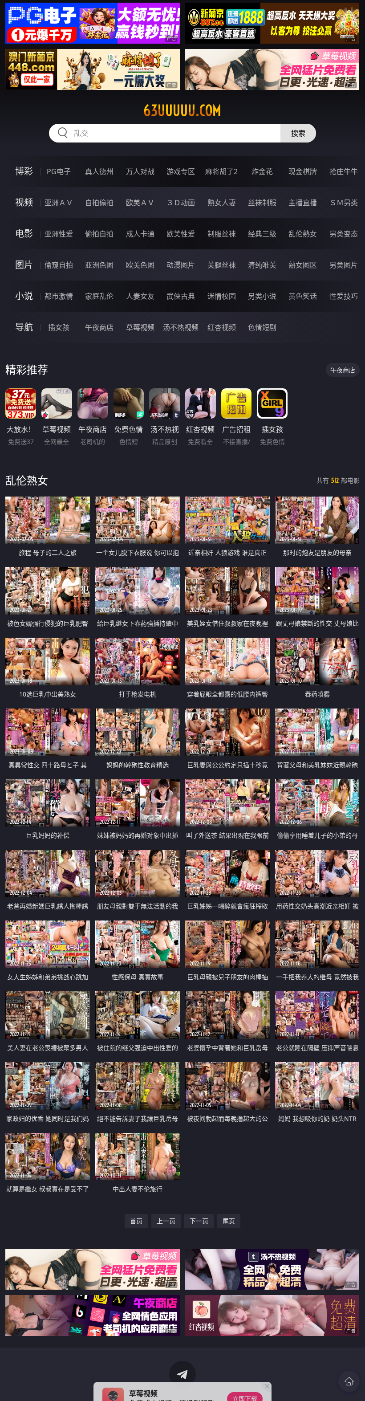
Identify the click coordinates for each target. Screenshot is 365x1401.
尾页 (229, 1221)
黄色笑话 (302, 296)
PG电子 (59, 171)
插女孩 (58, 327)
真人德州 (99, 171)
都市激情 (59, 296)
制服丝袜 (221, 234)
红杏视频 (221, 327)
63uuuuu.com (182, 110)
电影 (24, 234)
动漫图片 (180, 265)
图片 (24, 265)
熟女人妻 (221, 203)
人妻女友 (140, 296)
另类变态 (343, 234)
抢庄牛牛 (343, 171)
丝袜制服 (262, 203)
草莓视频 (140, 327)
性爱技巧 (343, 296)
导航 (24, 327)
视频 (24, 202)
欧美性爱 (180, 234)
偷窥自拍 (59, 265)
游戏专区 (180, 171)
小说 (24, 296)
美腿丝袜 (221, 265)
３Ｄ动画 (180, 203)
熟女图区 (302, 265)
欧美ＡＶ (140, 203)
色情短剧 (262, 327)
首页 (136, 1221)
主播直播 (302, 203)
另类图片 (343, 265)
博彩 (24, 171)
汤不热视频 (181, 327)
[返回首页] (349, 1381)
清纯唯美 (262, 265)
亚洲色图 (99, 265)
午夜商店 (99, 327)
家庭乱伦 (99, 296)
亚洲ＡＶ (59, 203)
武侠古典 (180, 296)
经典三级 (262, 234)
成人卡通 (140, 234)
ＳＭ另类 (343, 203)
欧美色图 (140, 265)
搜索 (298, 133)
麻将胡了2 (221, 171)
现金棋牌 (302, 171)
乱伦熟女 (302, 234)
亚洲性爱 (59, 234)
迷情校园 (221, 296)
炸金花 (262, 171)
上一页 (166, 1221)
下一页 (199, 1221)
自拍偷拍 (99, 203)
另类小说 (262, 296)
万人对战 (140, 171)
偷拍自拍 (99, 234)
